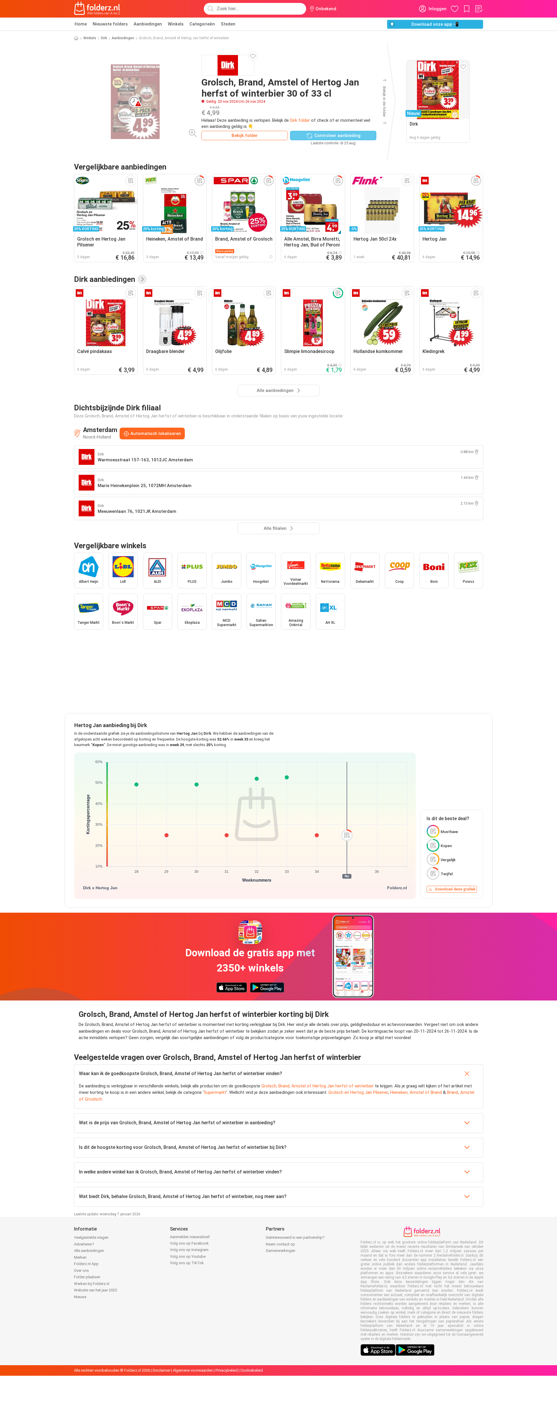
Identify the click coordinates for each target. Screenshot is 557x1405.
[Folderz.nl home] (97, 8)
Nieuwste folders (110, 24)
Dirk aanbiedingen (104, 279)
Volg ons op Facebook (189, 1243)
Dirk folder (300, 120)
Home (81, 24)
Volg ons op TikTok (187, 1263)
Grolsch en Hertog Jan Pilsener (358, 1092)
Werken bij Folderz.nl (91, 1283)
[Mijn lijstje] (478, 8)
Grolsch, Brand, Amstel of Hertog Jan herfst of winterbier (317, 1086)
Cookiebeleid (251, 1370)
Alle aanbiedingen (89, 1250)
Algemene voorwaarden (193, 1370)
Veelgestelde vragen (91, 1237)
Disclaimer (161, 1370)
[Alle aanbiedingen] (142, 279)
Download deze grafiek (455, 889)
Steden (228, 24)
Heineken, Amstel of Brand (416, 1092)
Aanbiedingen (148, 24)
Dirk (104, 38)
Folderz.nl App (86, 1264)
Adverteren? (84, 1244)
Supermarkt (215, 1092)
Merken (80, 1257)
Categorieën (202, 24)
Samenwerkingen (280, 1250)
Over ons (81, 1270)
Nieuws (80, 1297)
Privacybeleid (226, 1370)
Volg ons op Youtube (188, 1256)
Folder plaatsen (87, 1277)
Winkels (176, 24)
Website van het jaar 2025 (95, 1290)
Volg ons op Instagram (189, 1250)
